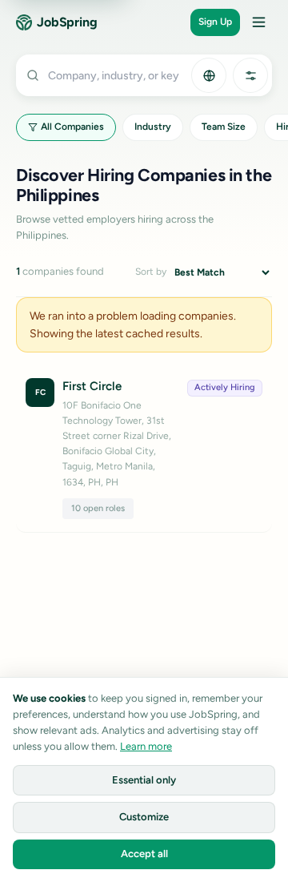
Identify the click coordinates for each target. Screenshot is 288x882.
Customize (144, 817)
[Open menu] (258, 22)
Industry (152, 126)
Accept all (144, 854)
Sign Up (215, 21)
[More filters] (250, 75)
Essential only (144, 780)
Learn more (146, 746)
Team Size (224, 126)
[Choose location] (208, 75)
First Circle (92, 386)
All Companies (72, 126)
